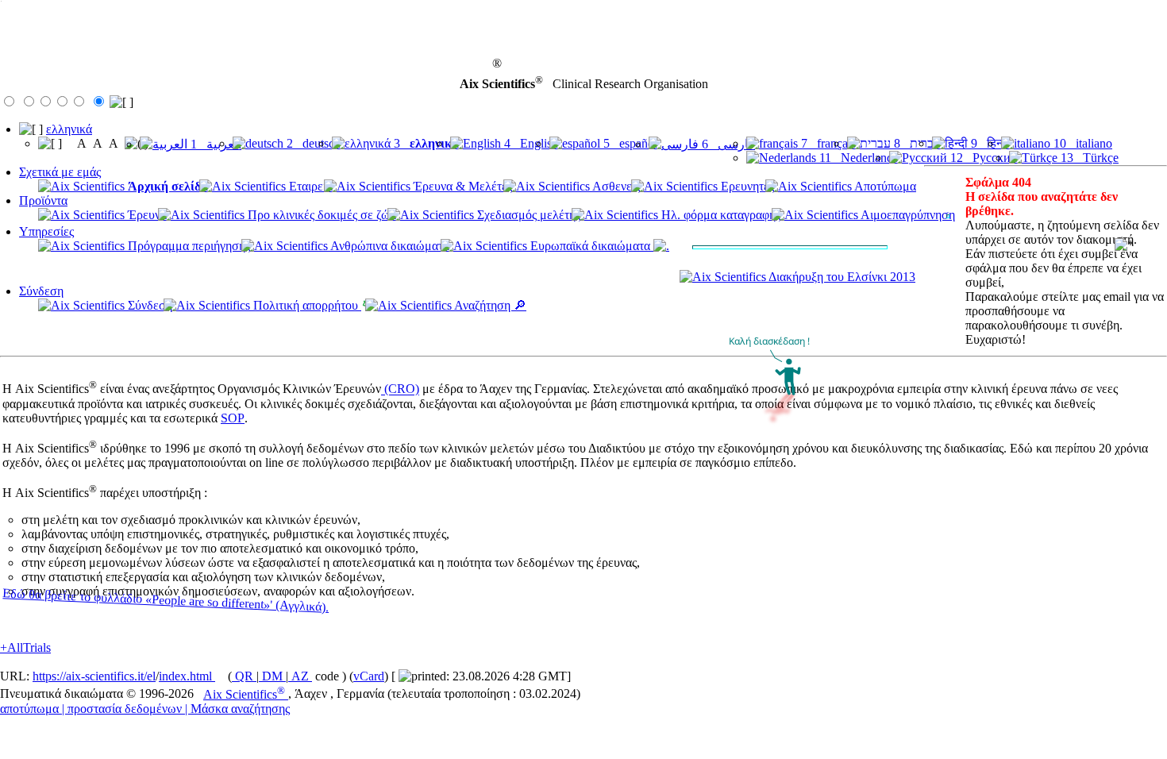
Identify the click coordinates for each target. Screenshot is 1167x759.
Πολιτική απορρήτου (305, 305)
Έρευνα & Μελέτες (461, 186)
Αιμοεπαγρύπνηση (906, 215)
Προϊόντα (43, 200)
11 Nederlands (857, 157)
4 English (529, 143)
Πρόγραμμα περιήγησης (187, 245)
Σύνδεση (41, 291)
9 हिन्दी (989, 143)
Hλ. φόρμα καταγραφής (719, 215)
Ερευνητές (746, 186)
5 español (628, 143)
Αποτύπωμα (884, 186)
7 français (827, 143)
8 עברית (916, 143)
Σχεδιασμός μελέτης (527, 215)
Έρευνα (146, 215)
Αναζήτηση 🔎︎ (489, 305)
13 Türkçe (1088, 157)
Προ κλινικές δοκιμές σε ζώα (320, 215)
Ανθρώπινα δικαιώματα (388, 245)
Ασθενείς (615, 186)
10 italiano (1081, 143)
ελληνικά (69, 129)
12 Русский (982, 157)
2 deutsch (312, 143)
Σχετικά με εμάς (60, 172)
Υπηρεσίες (46, 231)
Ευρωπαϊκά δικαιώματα (590, 245)
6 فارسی (727, 144)
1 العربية (214, 144)
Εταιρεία (309, 186)
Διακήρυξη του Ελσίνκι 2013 (840, 276)
